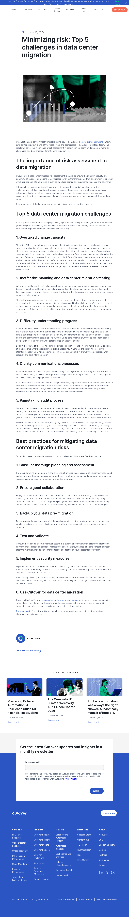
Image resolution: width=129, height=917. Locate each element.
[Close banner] (126, 2)
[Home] (19, 813)
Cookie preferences (65, 899)
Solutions (15, 9)
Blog (24, 32)
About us (84, 9)
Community (98, 9)
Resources (70, 9)
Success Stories (56, 9)
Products (28, 9)
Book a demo (22, 611)
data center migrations (92, 142)
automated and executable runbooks (60, 600)
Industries (42, 9)
